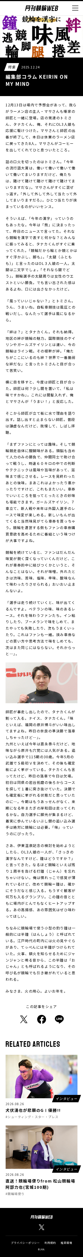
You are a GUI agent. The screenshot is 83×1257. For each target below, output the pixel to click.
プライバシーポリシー (25, 1243)
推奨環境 (66, 1243)
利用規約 (50, 1243)
